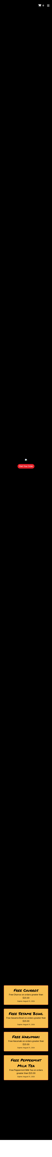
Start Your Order (26, 466)
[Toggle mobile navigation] (48, 5)
